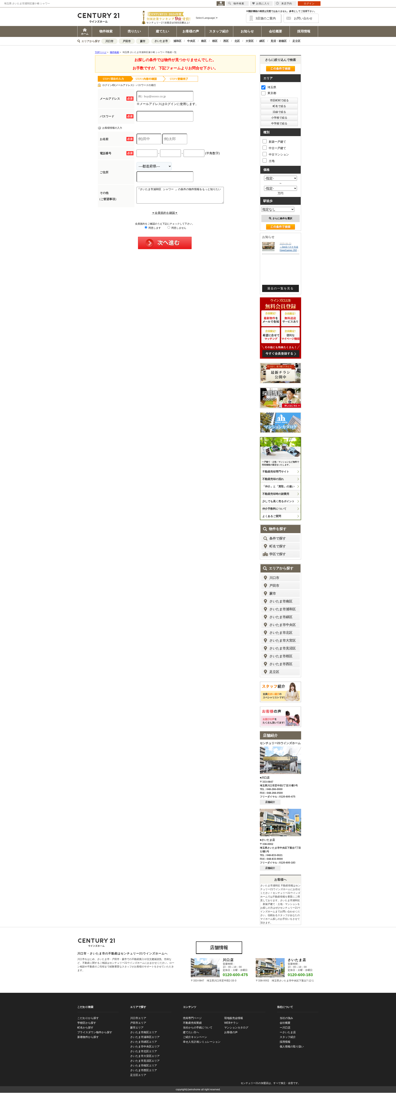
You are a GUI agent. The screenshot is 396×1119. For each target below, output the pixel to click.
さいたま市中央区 (282, 625)
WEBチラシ (231, 1022)
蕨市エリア (137, 1027)
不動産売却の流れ (273, 479)
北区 (237, 40)
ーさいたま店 (288, 1032)
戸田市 (127, 41)
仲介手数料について (274, 508)
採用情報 (303, 31)
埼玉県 (272, 87)
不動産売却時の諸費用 (275, 493)
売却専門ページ (192, 1018)
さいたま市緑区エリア (143, 1041)
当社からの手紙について (197, 1027)
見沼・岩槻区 (279, 40)
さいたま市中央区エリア (145, 1046)
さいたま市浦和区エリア (145, 1037)
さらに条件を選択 (282, 218)
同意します (154, 227)
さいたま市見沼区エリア (145, 1060)
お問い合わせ (303, 18)
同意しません (178, 227)
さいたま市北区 (280, 632)
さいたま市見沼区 (282, 648)
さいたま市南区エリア (143, 1032)
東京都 (272, 93)
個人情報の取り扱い (292, 1046)
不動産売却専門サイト (275, 471)
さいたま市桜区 (280, 656)
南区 (203, 40)
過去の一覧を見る (280, 288)
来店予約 (286, 3)
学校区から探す (86, 1022)
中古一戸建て (277, 148)
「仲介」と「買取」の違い (278, 486)
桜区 (215, 40)
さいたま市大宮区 (282, 640)
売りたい (134, 31)
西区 (226, 40)
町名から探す (85, 1027)
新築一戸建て (277, 141)
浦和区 (177, 40)
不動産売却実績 (192, 1022)
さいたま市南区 (280, 601)
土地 (272, 161)
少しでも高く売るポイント (278, 501)
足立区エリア (138, 1075)
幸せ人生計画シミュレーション (201, 1041)
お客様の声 (191, 31)
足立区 (296, 40)
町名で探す (277, 546)
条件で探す (277, 538)
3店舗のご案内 (266, 18)
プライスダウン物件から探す (94, 1032)
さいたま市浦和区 (282, 609)
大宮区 (250, 40)
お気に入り (263, 3)
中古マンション (279, 154)
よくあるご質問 (271, 516)
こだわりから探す (88, 1018)
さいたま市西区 (280, 664)
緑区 (262, 40)
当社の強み (286, 1018)
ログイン (309, 3)
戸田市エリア (138, 1022)
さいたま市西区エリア (143, 1070)
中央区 (191, 40)
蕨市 (142, 41)
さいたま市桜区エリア (143, 1065)
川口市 (109, 41)
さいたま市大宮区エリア (145, 1056)
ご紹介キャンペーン (195, 1037)
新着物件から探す (88, 1037)
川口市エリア (138, 1018)
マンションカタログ (236, 1027)
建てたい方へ (191, 1032)
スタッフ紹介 (219, 31)
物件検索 (106, 31)
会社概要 (275, 31)
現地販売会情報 (233, 1018)
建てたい (162, 31)
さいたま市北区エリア (143, 1051)
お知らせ (247, 31)
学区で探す (277, 554)
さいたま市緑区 (280, 617)
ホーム (84, 33)
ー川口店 (285, 1027)
